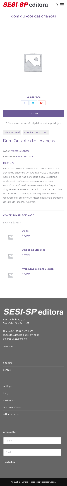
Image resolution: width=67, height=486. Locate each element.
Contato (7, 370)
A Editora (7, 363)
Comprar (33, 113)
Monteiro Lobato (20, 151)
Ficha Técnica (12, 222)
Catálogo (7, 386)
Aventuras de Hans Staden (38, 269)
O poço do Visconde (33, 249)
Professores (9, 400)
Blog (5, 393)
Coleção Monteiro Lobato (35, 132)
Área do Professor (12, 407)
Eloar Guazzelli (24, 156)
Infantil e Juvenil (12, 132)
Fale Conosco (9, 346)
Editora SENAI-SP (11, 414)
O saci (25, 230)
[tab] (33, 214)
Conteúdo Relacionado (18, 215)
